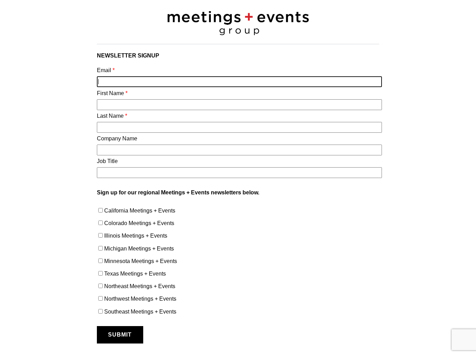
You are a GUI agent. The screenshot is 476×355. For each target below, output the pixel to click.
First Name (112, 93)
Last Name (112, 116)
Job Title (107, 161)
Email (106, 70)
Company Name (117, 138)
